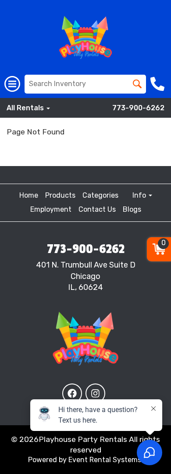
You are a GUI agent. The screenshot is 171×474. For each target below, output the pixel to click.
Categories (100, 195)
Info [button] (140, 195)
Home (28, 195)
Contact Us (97, 209)
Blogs (132, 209)
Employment (50, 209)
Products (60, 195)
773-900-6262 (138, 108)
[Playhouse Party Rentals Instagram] (95, 393)
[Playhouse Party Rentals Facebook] (72, 393)
